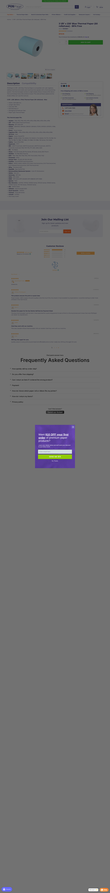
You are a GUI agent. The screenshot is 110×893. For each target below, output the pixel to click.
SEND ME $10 (55, 456)
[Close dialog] (73, 427)
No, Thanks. (55, 461)
